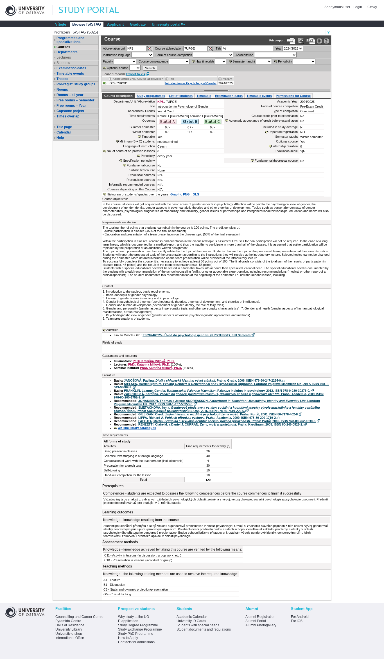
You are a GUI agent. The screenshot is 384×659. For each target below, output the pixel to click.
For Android (300, 617)
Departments (67, 52)
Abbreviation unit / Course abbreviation (138, 78)
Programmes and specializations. (70, 40)
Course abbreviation (168, 48)
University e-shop (68, 634)
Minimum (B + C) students (137, 141)
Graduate (138, 24)
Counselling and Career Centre (79, 617)
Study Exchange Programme (140, 629)
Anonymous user (337, 7)
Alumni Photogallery (260, 625)
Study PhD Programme (135, 634)
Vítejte (60, 24)
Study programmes (151, 95)
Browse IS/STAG (86, 24)
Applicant (115, 24)
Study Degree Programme (138, 625)
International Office (69, 638)
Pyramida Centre (68, 621)
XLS (196, 194)
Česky (372, 7)
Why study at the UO (133, 617)
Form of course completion (173, 55)
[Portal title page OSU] (94, 10)
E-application (128, 621)
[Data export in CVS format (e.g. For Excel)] (310, 41)
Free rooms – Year (71, 106)
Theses (62, 79)
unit (114, 48)
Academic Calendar (192, 617)
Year (278, 48)
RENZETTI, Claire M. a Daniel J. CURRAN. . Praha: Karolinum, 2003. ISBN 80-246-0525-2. (220, 424)
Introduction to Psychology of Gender (190, 83)
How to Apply (128, 638)
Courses (63, 47)
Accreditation (244, 55)
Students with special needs (198, 625)
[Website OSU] (29, 10)
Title (218, 48)
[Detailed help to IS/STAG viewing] (326, 41)
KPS (160, 101)
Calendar (64, 132)
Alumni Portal (255, 621)
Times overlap (68, 116)
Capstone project (70, 111)
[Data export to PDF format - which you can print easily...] (291, 41)
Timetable (203, 95)
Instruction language (116, 55)
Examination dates (71, 68)
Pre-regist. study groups (76, 84)
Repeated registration (283, 131)
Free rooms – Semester (75, 100)
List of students (181, 95)
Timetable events (70, 73)
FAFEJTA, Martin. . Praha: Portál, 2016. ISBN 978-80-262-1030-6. (227, 421)
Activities (112, 329)
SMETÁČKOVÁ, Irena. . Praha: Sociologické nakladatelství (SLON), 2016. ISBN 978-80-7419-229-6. (217, 409)
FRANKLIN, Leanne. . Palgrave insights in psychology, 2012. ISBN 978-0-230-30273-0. (217, 390)
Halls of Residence (69, 625)
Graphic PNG (180, 194)
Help (60, 138)
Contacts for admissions (136, 642)
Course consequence (153, 61)
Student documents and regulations (204, 629)
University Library (68, 629)
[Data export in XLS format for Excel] (301, 41)
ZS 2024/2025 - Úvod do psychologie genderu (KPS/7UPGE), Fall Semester (197, 335)
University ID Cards (191, 621)
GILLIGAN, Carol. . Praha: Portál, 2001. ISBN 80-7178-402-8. (218, 414)
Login (357, 7)
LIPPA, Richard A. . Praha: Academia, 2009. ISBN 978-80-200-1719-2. (207, 417)
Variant (227, 78)
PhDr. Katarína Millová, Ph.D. (154, 361)
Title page (64, 127)
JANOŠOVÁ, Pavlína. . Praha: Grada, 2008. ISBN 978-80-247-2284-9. (203, 380)
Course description (118, 95)
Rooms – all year (70, 95)
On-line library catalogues (137, 427)
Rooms (62, 90)
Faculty (108, 61)
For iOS (296, 621)
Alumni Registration (260, 617)
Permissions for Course (293, 95)
